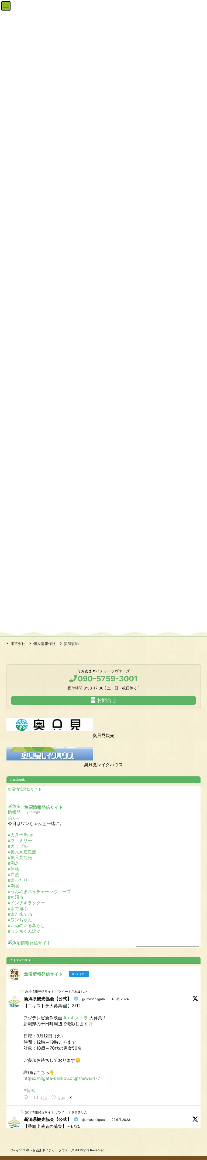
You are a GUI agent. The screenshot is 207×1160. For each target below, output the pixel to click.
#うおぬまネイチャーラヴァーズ (39, 891)
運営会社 (17, 643)
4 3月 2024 (120, 999)
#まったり (18, 880)
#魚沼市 (15, 897)
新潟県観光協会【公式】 (47, 998)
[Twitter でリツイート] (21, 991)
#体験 (13, 868)
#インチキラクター (26, 902)
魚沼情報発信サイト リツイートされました (56, 991)
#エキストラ (76, 1017)
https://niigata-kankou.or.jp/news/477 (61, 1078)
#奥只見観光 (20, 857)
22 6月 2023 (121, 1120)
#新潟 (29, 1090)
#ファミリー (20, 840)
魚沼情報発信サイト (25, 789)
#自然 (13, 874)
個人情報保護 (44, 643)
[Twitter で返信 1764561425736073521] (27, 1097)
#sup (28, 834)
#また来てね (20, 914)
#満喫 (13, 885)
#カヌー (15, 834)
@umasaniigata (93, 999)
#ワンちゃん (20, 919)
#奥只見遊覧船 (22, 851)
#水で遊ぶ (18, 908)
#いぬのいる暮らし (26, 925)
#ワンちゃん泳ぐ (24, 931)
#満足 (13, 863)
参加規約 (71, 643)
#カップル (18, 846)
